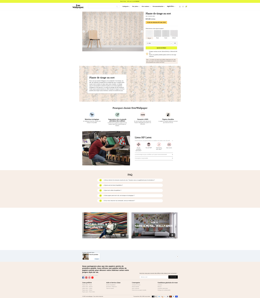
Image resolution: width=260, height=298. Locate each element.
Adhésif (174, 37)
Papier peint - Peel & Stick (88, 291)
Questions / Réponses (111, 286)
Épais (157, 37)
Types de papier (110, 288)
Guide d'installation (110, 284)
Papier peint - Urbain (87, 288)
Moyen (149, 38)
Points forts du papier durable (139, 290)
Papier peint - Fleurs (87, 284)
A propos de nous (136, 284)
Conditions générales (163, 288)
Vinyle (165, 37)
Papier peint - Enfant (87, 290)
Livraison (160, 284)
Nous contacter (135, 288)
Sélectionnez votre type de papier (155, 28)
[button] (111, 49)
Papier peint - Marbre (87, 286)
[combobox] (103, 6)
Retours (159, 286)
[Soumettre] (117, 6)
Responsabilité (135, 286)
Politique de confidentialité (164, 290)
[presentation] (84, 31)
